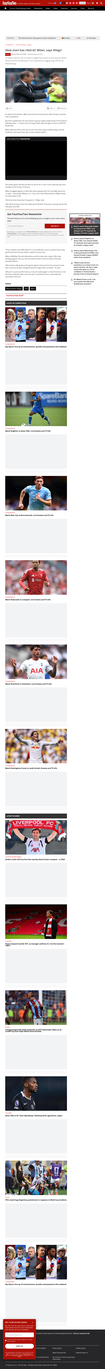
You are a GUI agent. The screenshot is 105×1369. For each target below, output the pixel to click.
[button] (101, 3)
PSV (26, 288)
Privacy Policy (26, 1354)
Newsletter (38, 8)
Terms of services (31, 232)
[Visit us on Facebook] (60, 3)
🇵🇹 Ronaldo (66, 38)
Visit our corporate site (81, 1333)
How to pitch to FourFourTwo (39, 1357)
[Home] (5, 8)
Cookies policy (81, 1348)
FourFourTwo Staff (20, 54)
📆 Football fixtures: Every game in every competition (37, 38)
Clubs (82, 8)
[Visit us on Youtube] (67, 3)
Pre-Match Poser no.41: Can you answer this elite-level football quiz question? (84, 282)
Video (55, 8)
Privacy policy (57, 1348)
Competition (9, 45)
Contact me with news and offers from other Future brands (19, 1340)
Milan (33, 288)
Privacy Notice (11, 233)
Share (10, 108)
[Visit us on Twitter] (63, 3)
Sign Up (19, 1346)
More (90, 8)
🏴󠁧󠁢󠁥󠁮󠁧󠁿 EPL (78, 38)
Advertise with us (82, 1353)
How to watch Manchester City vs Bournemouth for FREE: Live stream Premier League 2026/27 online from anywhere (86, 254)
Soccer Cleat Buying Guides (20, 8)
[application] (36, 158)
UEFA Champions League (23, 45)
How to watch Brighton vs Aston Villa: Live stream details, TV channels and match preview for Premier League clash (86, 242)
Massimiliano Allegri (14, 288)
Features (64, 8)
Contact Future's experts (37, 1348)
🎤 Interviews (91, 38)
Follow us (52, 108)
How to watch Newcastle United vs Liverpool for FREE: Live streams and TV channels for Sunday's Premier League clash (86, 230)
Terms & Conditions (17, 1355)
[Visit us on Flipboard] (73, 3)
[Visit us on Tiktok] (77, 3)
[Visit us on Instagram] (70, 3)
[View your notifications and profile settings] (97, 3)
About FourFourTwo (59, 1353)
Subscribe (82, 3)
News (48, 8)
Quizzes (74, 8)
